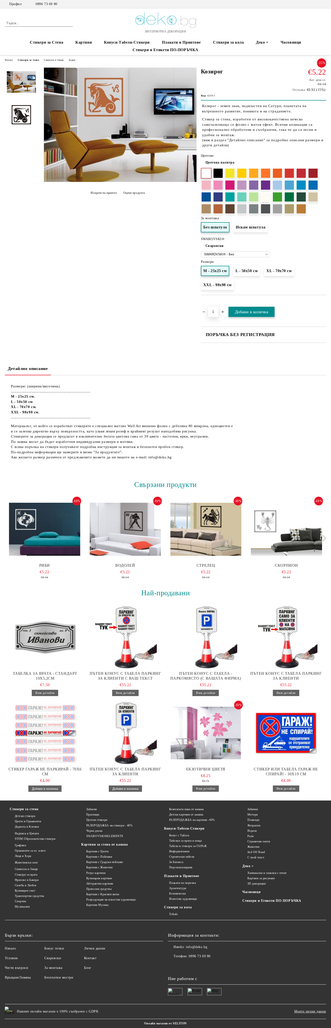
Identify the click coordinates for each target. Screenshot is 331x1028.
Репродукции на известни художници (110, 899)
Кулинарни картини (99, 878)
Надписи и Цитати (27, 833)
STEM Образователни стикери (35, 838)
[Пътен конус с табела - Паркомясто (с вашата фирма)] (206, 637)
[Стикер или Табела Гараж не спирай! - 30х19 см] (286, 732)
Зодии (72, 60)
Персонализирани (180, 867)
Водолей (125, 565)
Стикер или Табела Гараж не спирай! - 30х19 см (286, 771)
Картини (83, 42)
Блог (87, 968)
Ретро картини (95, 873)
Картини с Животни (99, 867)
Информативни (179, 851)
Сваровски (214, 246)
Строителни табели (181, 856)
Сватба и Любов (25, 885)
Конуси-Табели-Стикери (127, 42)
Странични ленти (258, 841)
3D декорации (256, 883)
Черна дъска (94, 830)
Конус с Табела (179, 835)
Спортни (20, 901)
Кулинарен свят (25, 890)
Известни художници (183, 899)
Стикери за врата (26, 874)
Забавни (91, 809)
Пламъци (253, 820)
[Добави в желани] (322, 304)
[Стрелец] (206, 529)
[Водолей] (125, 529)
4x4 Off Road (256, 852)
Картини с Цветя (97, 851)
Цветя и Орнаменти (28, 821)
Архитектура (177, 888)
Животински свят (26, 862)
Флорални (253, 825)
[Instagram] (316, 4)
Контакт (90, 958)
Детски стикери (25, 816)
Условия (11, 958)
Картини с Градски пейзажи (104, 862)
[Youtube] (193, 966)
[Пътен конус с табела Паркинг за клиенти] (286, 637)
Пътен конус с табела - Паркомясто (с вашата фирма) (205, 675)
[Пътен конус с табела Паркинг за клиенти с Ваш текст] (125, 637)
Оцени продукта (134, 193)
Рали (250, 836)
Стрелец (206, 565)
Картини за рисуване (261, 878)
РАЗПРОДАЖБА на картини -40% (192, 820)
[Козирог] (120, 181)
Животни (253, 846)
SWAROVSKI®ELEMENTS (104, 836)
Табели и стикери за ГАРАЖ (188, 846)
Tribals (173, 914)
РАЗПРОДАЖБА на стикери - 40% (109, 825)
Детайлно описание (28, 368)
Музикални (22, 906)
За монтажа (53, 968)
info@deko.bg (196, 947)
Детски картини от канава (186, 814)
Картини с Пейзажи (99, 856)
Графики (20, 845)
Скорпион (286, 565)
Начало (9, 60)
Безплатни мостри (58, 977)
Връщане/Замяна (18, 977)
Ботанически (177, 893)
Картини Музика (97, 905)
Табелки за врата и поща (185, 840)
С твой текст (255, 857)
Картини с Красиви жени (102, 894)
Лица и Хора (23, 856)
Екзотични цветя (205, 769)
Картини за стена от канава (104, 844)
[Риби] (44, 529)
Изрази (252, 830)
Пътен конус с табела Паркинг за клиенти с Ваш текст (125, 675)
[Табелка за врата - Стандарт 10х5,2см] (45, 637)
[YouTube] (323, 4)
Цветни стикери (96, 820)
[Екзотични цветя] (206, 732)
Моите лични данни (310, 1011)
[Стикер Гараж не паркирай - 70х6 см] (45, 732)
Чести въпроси (16, 968)
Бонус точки (54, 948)
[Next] (323, 538)
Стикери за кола (228, 42)
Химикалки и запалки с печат (267, 873)
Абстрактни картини (99, 883)
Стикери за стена (28, 60)
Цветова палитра (219, 162)
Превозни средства (98, 889)
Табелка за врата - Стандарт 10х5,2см (45, 675)
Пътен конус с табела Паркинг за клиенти (286, 675)
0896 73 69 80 (46, 4)
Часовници (291, 42)
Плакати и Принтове (181, 42)
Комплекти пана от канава (186, 809)
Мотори (252, 814)
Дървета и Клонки (27, 826)
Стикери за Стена (46, 42)
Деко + (262, 42)
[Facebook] (309, 4)
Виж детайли (45, 693)
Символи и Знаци (53, 60)
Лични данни (94, 948)
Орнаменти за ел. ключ (30, 850)
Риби (44, 565)
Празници (92, 814)
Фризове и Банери (27, 880)
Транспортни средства (29, 896)
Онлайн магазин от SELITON (165, 1023)
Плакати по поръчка (182, 883)
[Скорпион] (286, 529)
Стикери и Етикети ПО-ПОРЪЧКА (165, 50)
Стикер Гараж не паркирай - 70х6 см (45, 771)
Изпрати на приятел (104, 193)
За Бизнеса (176, 862)
